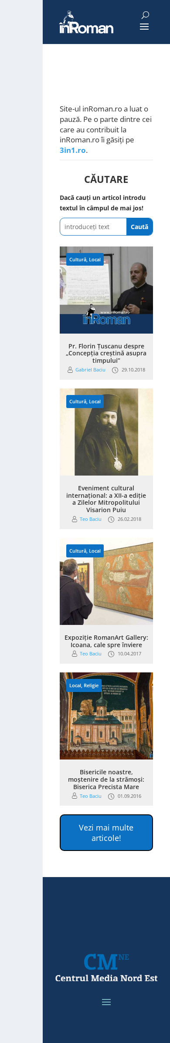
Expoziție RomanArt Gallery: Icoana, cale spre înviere (106, 641)
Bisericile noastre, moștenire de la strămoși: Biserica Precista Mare (106, 779)
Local (95, 259)
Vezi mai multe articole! (106, 832)
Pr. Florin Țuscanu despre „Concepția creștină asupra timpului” (106, 353)
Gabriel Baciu (90, 369)
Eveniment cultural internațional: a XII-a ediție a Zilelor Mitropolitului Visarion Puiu (106, 499)
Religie (91, 685)
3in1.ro (73, 150)
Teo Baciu (91, 519)
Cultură (77, 259)
